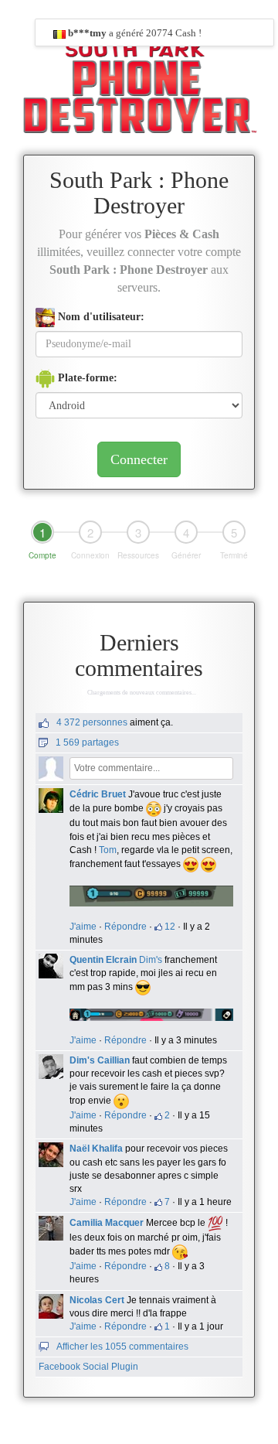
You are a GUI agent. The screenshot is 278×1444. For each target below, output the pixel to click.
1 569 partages (87, 742)
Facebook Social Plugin (88, 1366)
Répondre (125, 926)
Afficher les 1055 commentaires (122, 1346)
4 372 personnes (91, 722)
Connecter (139, 459)
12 (169, 926)
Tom (108, 850)
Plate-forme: (86, 378)
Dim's (150, 959)
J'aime (83, 926)
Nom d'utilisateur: (99, 317)
